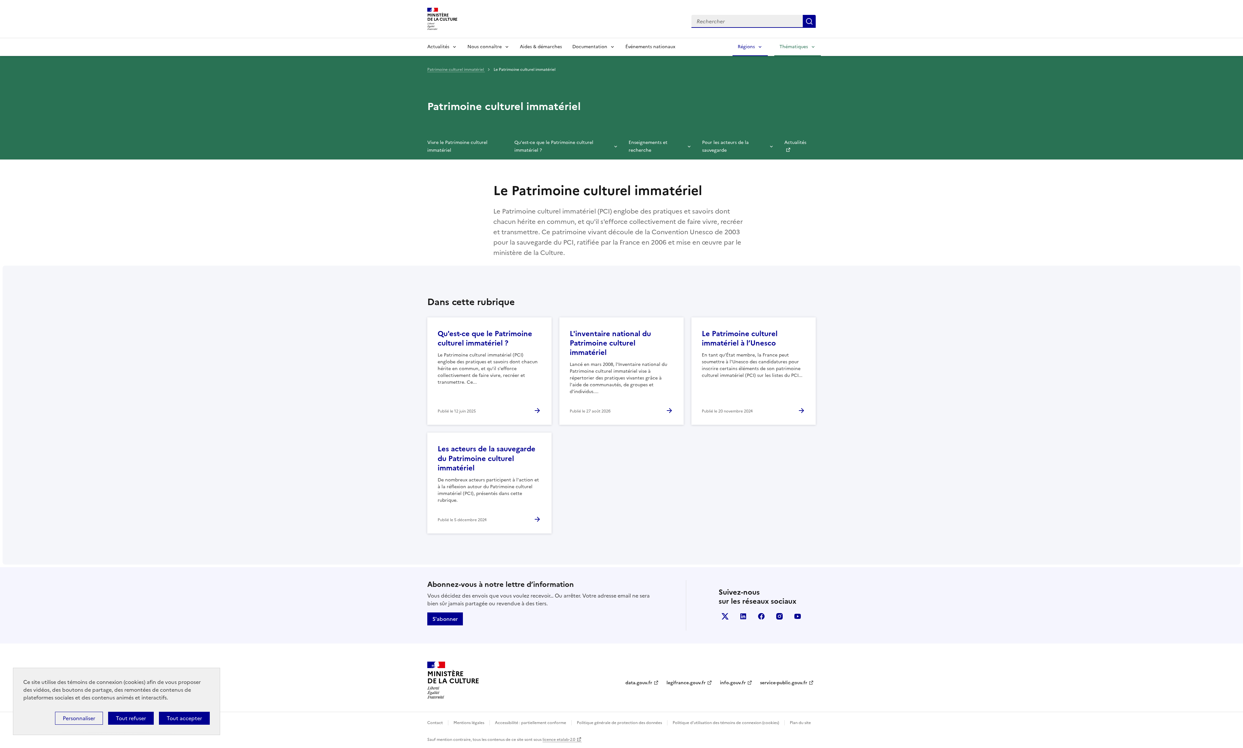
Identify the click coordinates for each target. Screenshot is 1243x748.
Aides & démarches (541, 46)
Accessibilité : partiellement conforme (530, 723)
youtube (797, 616)
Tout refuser (131, 718)
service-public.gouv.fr (783, 682)
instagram (779, 616)
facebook (761, 616)
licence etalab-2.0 (559, 739)
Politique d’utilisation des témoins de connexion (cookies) (726, 723)
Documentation (589, 46)
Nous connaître (484, 46)
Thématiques (793, 46)
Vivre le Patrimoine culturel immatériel (457, 146)
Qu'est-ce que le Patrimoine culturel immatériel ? (553, 146)
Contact (435, 723)
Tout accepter (184, 718)
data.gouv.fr (638, 682)
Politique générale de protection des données (619, 723)
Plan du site (800, 723)
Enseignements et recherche (648, 146)
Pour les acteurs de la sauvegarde (725, 146)
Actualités (438, 46)
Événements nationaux (650, 46)
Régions (746, 46)
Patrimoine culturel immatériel (456, 69)
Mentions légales (469, 723)
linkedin (743, 616)
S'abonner (445, 619)
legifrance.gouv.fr (686, 682)
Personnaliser (79, 718)
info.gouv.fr (733, 682)
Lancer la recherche (809, 21)
